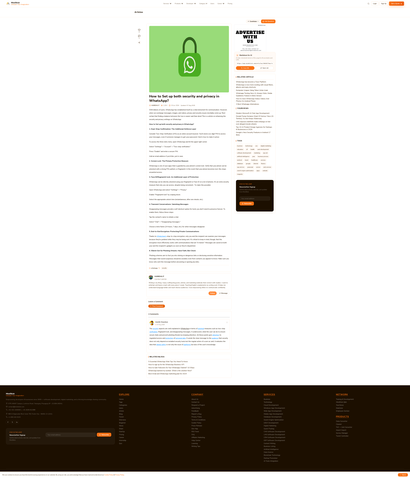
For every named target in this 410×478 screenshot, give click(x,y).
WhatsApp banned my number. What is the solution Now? (170, 370)
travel (246, 160)
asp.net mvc (240, 167)
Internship (122, 440)
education (240, 149)
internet (255, 163)
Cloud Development (271, 405)
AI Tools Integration (271, 461)
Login (375, 4)
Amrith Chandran (161, 322)
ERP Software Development (274, 440)
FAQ (193, 434)
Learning (194, 443)
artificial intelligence (243, 156)
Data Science (268, 452)
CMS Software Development (274, 432)
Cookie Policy (196, 423)
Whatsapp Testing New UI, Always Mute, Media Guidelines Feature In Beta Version (254, 94)
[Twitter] (12, 422)
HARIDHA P (155, 105)
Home (121, 399)
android (239, 160)
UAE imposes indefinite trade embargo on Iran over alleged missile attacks (253, 122)
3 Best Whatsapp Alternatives (247, 104)
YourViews (340, 405)
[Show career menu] (224, 3)
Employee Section (342, 411)
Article (121, 411)
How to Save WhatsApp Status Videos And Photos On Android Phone (252, 100)
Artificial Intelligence (271, 449)
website (265, 170)
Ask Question (269, 21)
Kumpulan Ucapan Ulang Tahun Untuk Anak (252, 90)
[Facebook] (8, 422)
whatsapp (154, 268)
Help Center (195, 440)
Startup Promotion (270, 458)
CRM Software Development (274, 437)
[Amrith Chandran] (151, 323)
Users (212, 4)
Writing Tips (195, 446)
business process (263, 156)
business (239, 146)
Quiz (120, 443)
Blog (121, 414)
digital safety (161, 344)
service (258, 167)
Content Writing (269, 443)
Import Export (341, 430)
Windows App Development (274, 408)
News (121, 426)
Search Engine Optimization (274, 420)
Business (267, 399)
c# (247, 149)
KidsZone (339, 408)
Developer (189, 4)
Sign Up (383, 4)
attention (215, 335)
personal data (181, 338)
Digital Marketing (270, 426)
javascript (250, 167)
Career (219, 4)
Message (224, 293)
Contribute (253, 21)
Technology (268, 402)
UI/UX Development (271, 423)
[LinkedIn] (17, 422)
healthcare (254, 160)
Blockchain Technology (272, 455)
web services (267, 167)
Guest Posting (269, 429)
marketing (257, 153)
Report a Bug (196, 414)
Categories (123, 405)
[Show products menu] (182, 3)
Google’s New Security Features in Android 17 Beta (253, 133)
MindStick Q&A (341, 402)
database (240, 163)
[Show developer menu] (195, 3)
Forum (121, 417)
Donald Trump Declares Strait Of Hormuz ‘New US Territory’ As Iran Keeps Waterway (254, 117)
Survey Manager (342, 433)
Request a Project (198, 405)
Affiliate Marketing (198, 437)
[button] (139, 31)
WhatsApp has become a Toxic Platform (251, 82)
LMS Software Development (274, 434)
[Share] (139, 42)
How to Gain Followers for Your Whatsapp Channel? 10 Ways (171, 367)
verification (153, 332)
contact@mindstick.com (16, 407)
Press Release (196, 426)
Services (166, 4)
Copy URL (246, 68)
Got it (404, 475)
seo (256, 146)
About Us (194, 399)
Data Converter (341, 421)
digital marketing (266, 146)
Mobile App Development (273, 414)
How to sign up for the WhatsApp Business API (166, 364)
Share (121, 429)
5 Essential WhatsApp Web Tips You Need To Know (168, 361)
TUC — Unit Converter (344, 427)
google (248, 163)
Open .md (265, 68)
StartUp (122, 432)
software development (244, 153)
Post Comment (157, 306)
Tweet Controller (342, 436)
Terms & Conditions (198, 420)
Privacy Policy (196, 417)
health (252, 149)
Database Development (273, 417)
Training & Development (345, 399)
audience (215, 338)
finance (263, 163)
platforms (187, 344)
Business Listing (269, 446)
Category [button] (202, 4)
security (164, 268)
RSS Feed (195, 432)
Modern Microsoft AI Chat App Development (252, 113)
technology (248, 146)
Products (178, 4)
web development (263, 149)
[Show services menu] (171, 3)
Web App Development (273, 411)
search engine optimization (245, 170)
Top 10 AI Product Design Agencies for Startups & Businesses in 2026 (254, 128)
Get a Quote (395, 4)
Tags (120, 402)
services (263, 160)
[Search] (368, 4)
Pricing (230, 4)
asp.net (265, 153)
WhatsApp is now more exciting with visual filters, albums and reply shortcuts (254, 86)
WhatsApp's (161, 236)
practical (201, 328)
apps (258, 170)
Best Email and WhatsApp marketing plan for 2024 (167, 374)
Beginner (122, 423)
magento (240, 174)
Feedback (195, 411)
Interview (122, 420)
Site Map (194, 429)
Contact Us (195, 402)
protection (169, 338)
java (253, 156)
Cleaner (339, 424)
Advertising (195, 408)
